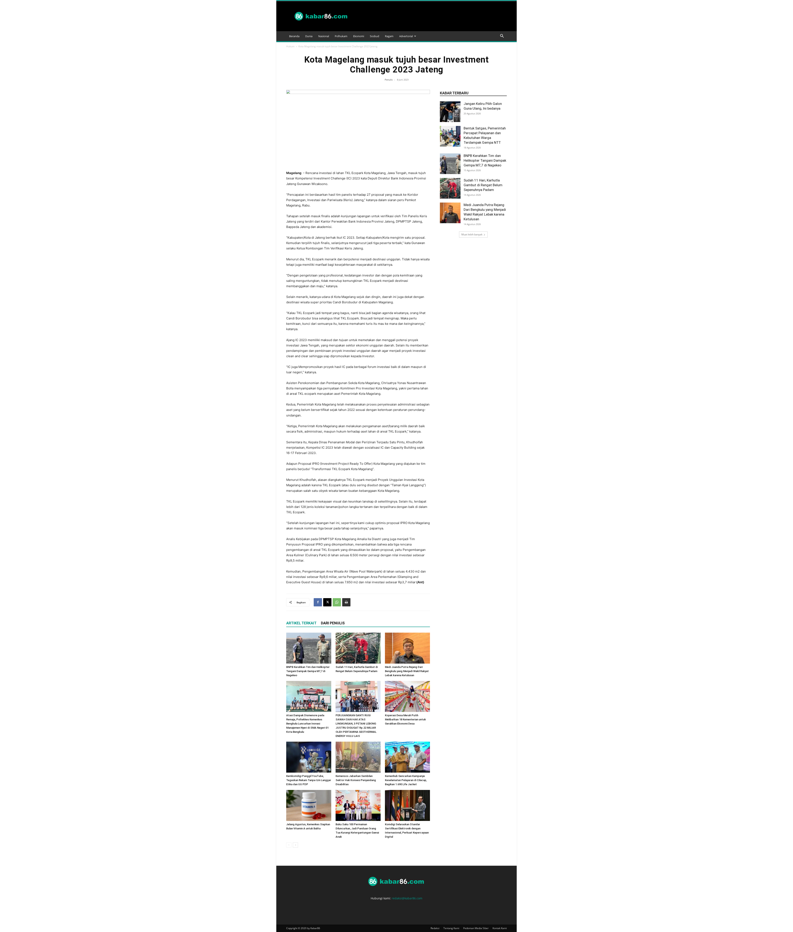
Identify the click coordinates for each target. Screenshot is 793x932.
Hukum (290, 46)
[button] (502, 36)
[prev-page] (288, 845)
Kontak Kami (500, 928)
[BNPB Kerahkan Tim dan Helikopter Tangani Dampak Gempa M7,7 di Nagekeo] (308, 648)
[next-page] (295, 845)
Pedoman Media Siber (476, 928)
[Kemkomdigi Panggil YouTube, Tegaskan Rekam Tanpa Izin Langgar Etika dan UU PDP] (308, 757)
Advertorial (406, 36)
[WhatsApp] (337, 602)
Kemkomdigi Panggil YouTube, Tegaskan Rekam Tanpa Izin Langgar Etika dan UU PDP (308, 780)
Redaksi (435, 928)
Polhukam (341, 36)
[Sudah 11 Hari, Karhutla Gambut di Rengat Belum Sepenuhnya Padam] (358, 648)
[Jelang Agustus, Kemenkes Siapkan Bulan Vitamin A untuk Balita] (308, 805)
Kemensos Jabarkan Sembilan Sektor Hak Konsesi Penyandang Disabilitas (356, 780)
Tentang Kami (451, 928)
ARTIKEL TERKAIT (301, 623)
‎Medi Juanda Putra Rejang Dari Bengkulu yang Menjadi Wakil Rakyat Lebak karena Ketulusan (407, 671)
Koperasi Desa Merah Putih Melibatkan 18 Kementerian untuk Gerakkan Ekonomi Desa (405, 719)
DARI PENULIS (333, 623)
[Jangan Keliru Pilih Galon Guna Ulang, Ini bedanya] (450, 111)
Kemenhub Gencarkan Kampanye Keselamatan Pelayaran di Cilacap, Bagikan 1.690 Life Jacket (406, 780)
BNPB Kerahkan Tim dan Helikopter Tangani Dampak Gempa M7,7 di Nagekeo (308, 671)
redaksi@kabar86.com (407, 898)
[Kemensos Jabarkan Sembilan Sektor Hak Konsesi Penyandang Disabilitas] (358, 757)
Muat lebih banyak (471, 234)
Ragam (389, 36)
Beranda (294, 36)
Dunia (308, 36)
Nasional (323, 36)
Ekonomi (358, 36)
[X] (327, 602)
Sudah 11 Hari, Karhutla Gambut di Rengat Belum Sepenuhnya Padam (483, 185)
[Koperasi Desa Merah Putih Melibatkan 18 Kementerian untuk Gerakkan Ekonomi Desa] (407, 696)
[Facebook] (318, 602)
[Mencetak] (346, 602)
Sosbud (374, 36)
